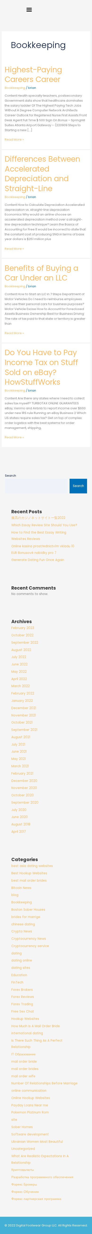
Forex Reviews (22, 997)
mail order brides (24, 1069)
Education (19, 975)
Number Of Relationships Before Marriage (44, 1083)
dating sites (20, 968)
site (14, 1120)
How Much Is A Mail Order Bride (35, 1026)
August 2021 (20, 737)
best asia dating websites (32, 866)
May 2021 (18, 759)
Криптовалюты (22, 1170)
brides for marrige (25, 917)
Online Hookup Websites (30, 1098)
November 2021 (23, 715)
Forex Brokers (22, 990)
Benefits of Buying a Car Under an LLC (41, 273)
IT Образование (23, 1054)
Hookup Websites (25, 1019)
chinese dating (23, 924)
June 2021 (19, 751)
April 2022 (19, 679)
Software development (30, 1134)
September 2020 (24, 802)
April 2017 (18, 831)
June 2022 (19, 664)
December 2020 (24, 781)
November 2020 (24, 788)
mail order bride (24, 1061)
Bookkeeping (15, 88)
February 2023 (22, 628)
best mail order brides (29, 880)
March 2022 (20, 686)
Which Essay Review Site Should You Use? (44, 525)
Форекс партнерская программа (36, 1199)
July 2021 (18, 744)
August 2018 (20, 824)
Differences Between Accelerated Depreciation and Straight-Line (42, 174)
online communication (28, 1090)
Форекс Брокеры (24, 1184)
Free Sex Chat (22, 1011)
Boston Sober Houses (28, 909)
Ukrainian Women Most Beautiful (37, 1141)
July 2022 (18, 657)
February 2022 (22, 693)
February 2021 (22, 773)
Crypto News (21, 931)
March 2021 (20, 766)
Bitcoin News (21, 888)
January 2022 (22, 701)
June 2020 (19, 817)
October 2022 (22, 635)
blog (14, 895)
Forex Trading (22, 1004)
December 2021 (23, 708)
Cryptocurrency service (30, 946)
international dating (27, 1033)
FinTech (17, 982)
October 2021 (22, 722)
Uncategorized (23, 1149)
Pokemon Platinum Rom (30, 1112)
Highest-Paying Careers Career (33, 74)
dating (16, 953)
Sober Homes (22, 1127)
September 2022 (24, 642)
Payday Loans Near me (29, 1105)
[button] (29, 9)
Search (10, 475)
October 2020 (22, 795)
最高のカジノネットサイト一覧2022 (38, 518)
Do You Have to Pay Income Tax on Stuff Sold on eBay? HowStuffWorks (41, 367)
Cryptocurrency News (28, 938)
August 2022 (21, 650)
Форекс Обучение (25, 1192)
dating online (21, 960)
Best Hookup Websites (29, 873)
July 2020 (18, 810)
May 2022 (19, 671)
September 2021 (24, 730)
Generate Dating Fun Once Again (37, 560)
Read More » (14, 139)
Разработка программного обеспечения (42, 1177)
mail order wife (23, 1076)
